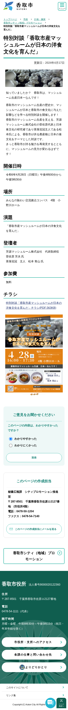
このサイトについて (17, 687)
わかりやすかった (25, 438)
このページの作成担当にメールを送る (35, 529)
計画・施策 (40, 19)
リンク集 (11, 695)
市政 (25, 19)
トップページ (10, 19)
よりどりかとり (36, 667)
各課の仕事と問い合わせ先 (33, 654)
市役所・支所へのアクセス (33, 642)
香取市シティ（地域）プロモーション (22, 22)
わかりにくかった (25, 445)
